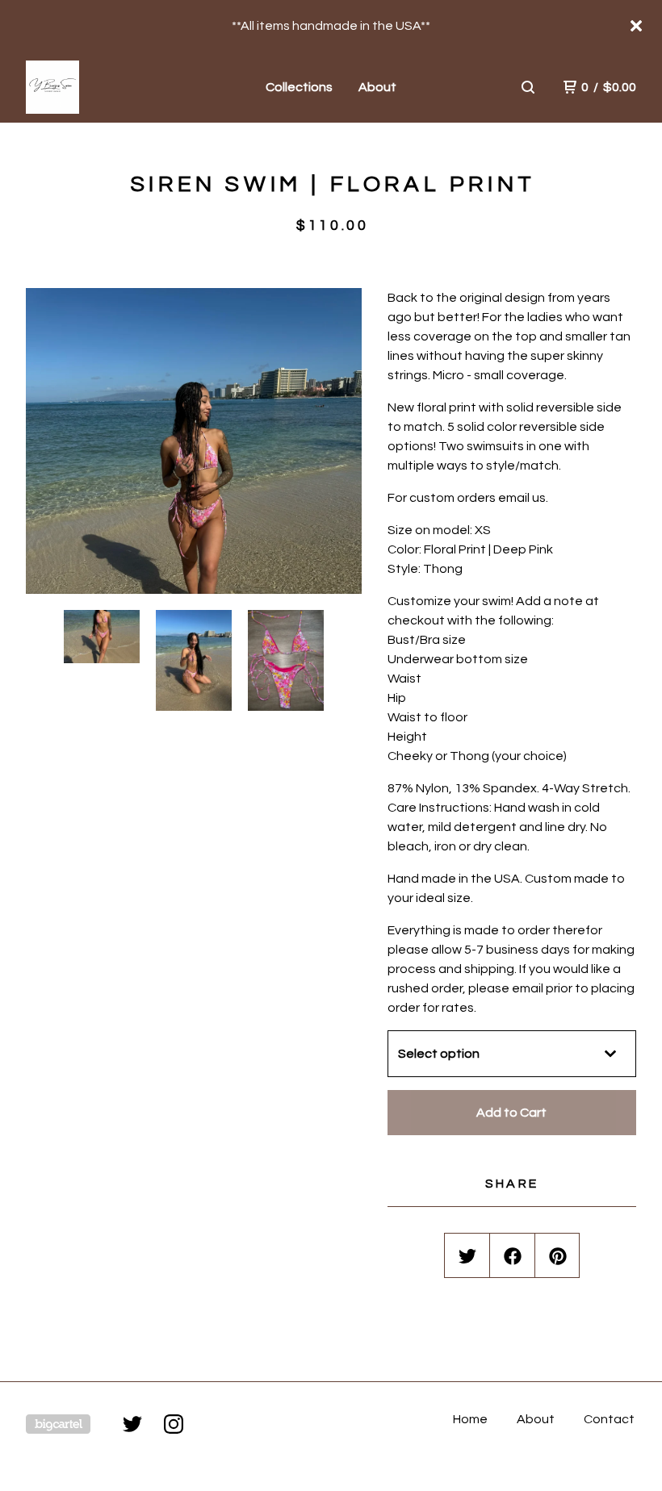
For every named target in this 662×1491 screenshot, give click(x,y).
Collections (299, 87)
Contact (609, 1419)
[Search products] (528, 87)
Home (470, 1419)
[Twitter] (132, 1424)
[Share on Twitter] (467, 1256)
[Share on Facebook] (512, 1256)
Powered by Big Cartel (58, 1424)
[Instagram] (173, 1424)
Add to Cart (511, 1112)
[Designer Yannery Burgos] (102, 87)
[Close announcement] (636, 26)
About (377, 87)
